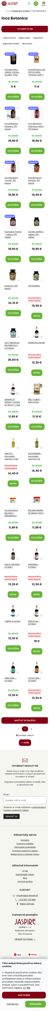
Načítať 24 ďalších (25, 720)
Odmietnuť (12, 1004)
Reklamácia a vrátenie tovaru (25, 854)
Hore (26, 742)
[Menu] (44, 3)
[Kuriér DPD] (17, 954)
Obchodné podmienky (25, 847)
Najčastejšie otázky (25, 874)
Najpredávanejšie (11, 43)
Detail (36, 316)
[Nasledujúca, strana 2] (25, 728)
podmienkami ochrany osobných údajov (24, 809)
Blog (25, 878)
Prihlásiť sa (11, 816)
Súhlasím (35, 1004)
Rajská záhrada (27, 903)
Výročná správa (25, 881)
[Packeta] (32, 954)
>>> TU (26, 988)
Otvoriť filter (25, 29)
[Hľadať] (29, 3)
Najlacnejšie (24, 37)
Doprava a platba (25, 843)
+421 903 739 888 (27, 899)
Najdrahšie (38, 37)
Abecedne (27, 43)
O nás (25, 871)
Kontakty (25, 840)
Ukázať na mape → (25, 939)
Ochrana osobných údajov (25, 851)
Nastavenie (24, 995)
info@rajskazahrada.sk (27, 895)
